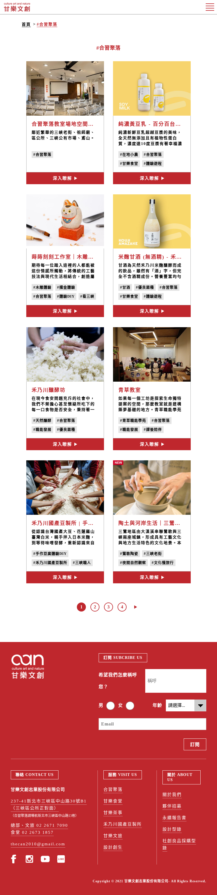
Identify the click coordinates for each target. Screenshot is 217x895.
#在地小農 (129, 154)
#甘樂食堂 (129, 163)
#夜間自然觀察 (133, 562)
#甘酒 (125, 287)
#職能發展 (42, 429)
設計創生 (113, 847)
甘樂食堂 (113, 801)
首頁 (26, 24)
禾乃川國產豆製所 (122, 824)
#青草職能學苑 (133, 420)
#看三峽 (87, 296)
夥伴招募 (172, 806)
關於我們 (172, 794)
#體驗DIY (66, 296)
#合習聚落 (47, 24)
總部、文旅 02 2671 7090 (39, 825)
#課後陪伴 (153, 429)
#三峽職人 (82, 562)
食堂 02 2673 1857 (32, 832)
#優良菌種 (145, 287)
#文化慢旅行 (163, 562)
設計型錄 (172, 829)
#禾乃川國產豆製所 (50, 562)
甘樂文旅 (113, 836)
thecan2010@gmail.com (38, 844)
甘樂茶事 (113, 812)
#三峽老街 (153, 553)
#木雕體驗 (42, 287)
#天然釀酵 (42, 420)
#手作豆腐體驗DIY (50, 553)
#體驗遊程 (153, 163)
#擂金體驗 (66, 287)
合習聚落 (113, 789)
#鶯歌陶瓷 (129, 553)
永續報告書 (174, 817)
